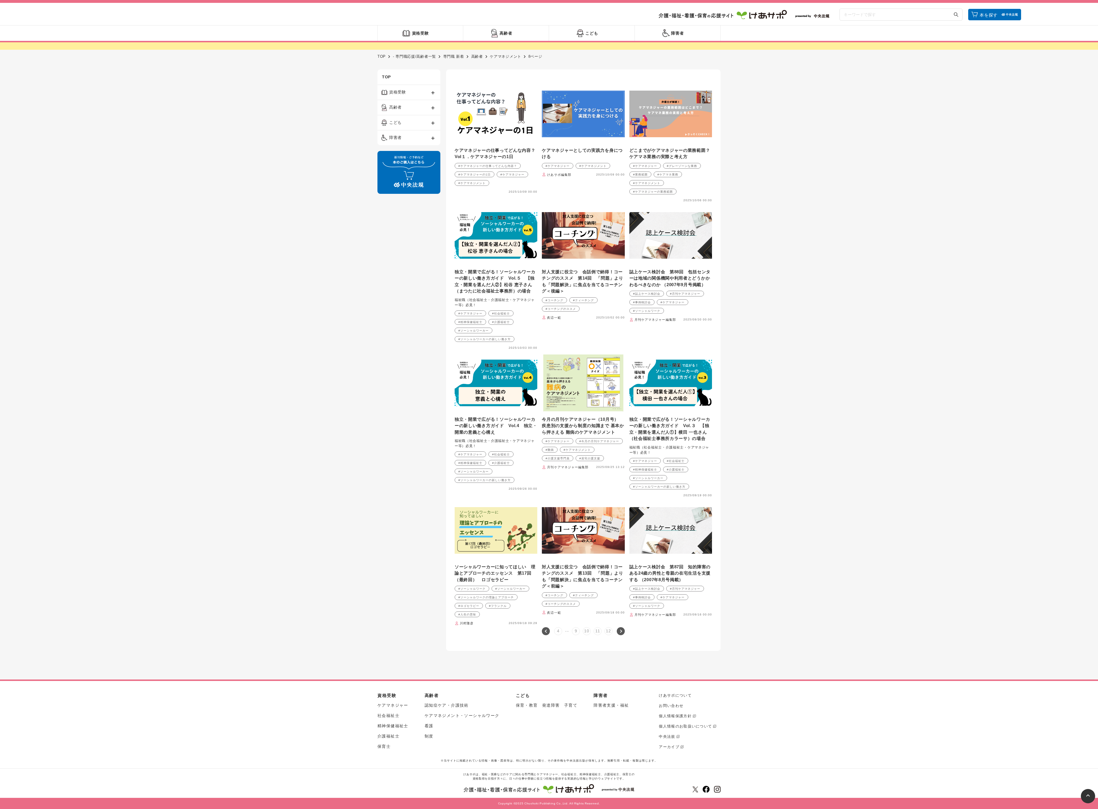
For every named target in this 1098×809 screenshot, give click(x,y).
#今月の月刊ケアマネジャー (599, 441)
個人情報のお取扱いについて (685, 726)
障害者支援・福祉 (611, 705)
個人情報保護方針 (675, 716)
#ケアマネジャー (512, 174)
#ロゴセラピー (468, 605)
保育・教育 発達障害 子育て (547, 705)
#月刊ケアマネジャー (685, 293)
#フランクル (498, 605)
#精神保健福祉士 (470, 322)
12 (608, 631)
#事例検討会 (642, 302)
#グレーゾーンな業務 (682, 166)
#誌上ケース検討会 (646, 293)
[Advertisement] (408, 285)
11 (597, 631)
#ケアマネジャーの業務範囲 (653, 191)
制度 (429, 736)
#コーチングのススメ (561, 308)
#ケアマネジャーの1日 (474, 174)
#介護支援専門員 (558, 458)
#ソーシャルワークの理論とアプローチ (486, 597)
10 (586, 631)
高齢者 (477, 56)
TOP (381, 56)
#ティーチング (583, 300)
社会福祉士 (388, 715)
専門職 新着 (453, 56)
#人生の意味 (467, 614)
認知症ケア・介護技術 (447, 705)
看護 (429, 726)
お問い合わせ (671, 706)
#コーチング (554, 300)
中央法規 (667, 736)
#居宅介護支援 (589, 458)
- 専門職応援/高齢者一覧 (414, 56)
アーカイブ (669, 747)
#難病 (550, 449)
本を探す (989, 15)
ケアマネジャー (392, 705)
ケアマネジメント (505, 56)
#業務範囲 (640, 174)
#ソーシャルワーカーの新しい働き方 (484, 339)
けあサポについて (675, 695)
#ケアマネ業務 (667, 174)
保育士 (384, 746)
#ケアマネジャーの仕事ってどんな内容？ (487, 166)
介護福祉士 (388, 736)
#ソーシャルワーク (646, 310)
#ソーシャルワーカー (473, 330)
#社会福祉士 (501, 313)
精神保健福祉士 (392, 726)
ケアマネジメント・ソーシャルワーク (462, 715)
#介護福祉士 (501, 322)
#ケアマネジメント (472, 183)
